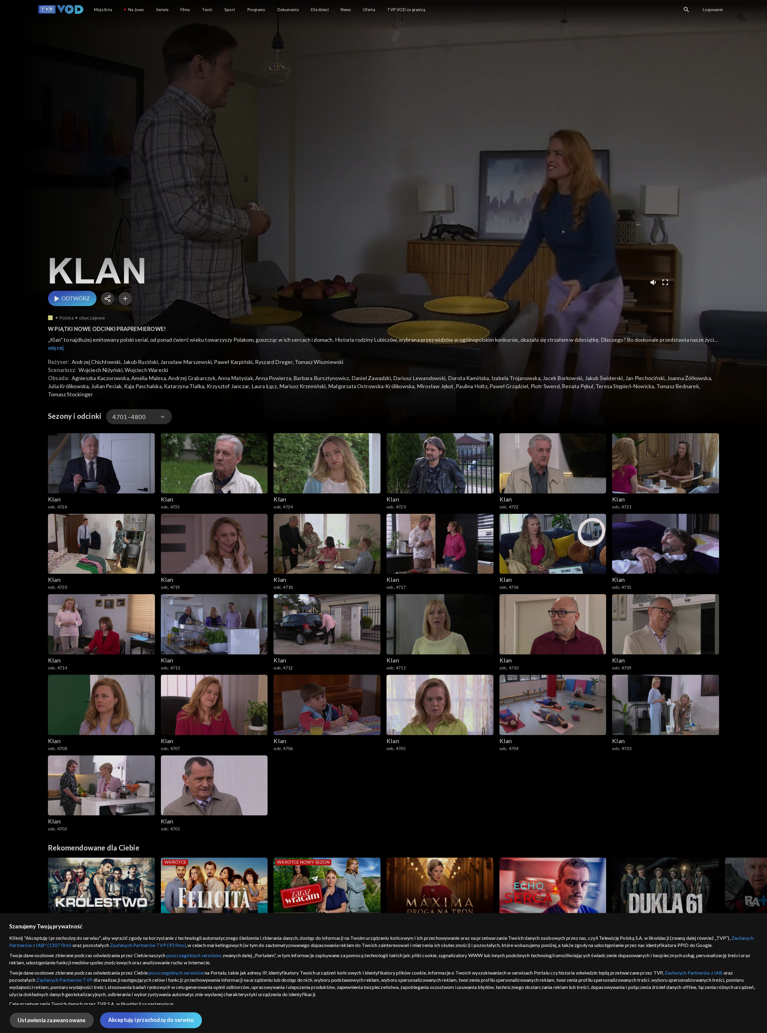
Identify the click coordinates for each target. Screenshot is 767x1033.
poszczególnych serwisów (194, 955)
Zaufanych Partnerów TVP (64, 980)
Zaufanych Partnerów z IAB (694, 972)
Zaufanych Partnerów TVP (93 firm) (148, 945)
